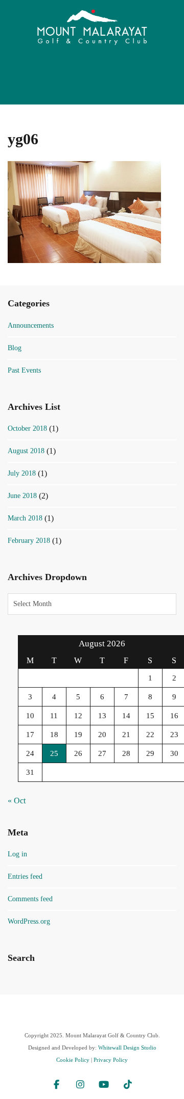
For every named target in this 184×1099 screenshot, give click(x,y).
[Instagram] (80, 1085)
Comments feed (30, 899)
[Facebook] (56, 1085)
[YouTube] (104, 1085)
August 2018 (26, 451)
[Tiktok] (128, 1085)
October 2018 (27, 428)
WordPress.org (29, 921)
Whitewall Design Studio (127, 1047)
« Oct (17, 800)
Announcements (31, 325)
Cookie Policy (72, 1060)
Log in (17, 854)
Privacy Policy (111, 1060)
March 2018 (25, 518)
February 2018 (29, 540)
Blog (14, 348)
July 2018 (22, 473)
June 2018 (22, 496)
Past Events (24, 370)
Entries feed (25, 876)
